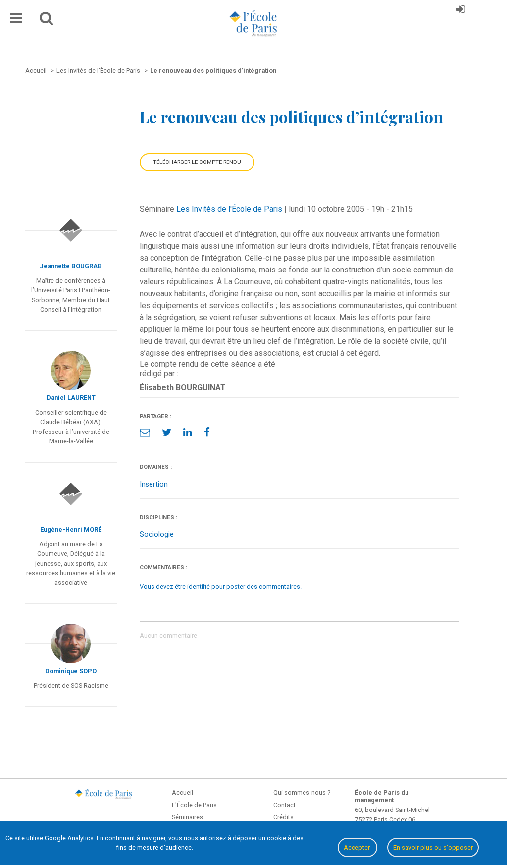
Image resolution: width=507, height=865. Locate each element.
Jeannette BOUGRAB (71, 266)
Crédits (283, 817)
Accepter (357, 847)
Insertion (154, 484)
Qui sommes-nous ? (301, 792)
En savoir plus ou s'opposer (433, 847)
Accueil (182, 792)
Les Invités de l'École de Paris (229, 209)
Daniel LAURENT (71, 397)
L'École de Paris (194, 805)
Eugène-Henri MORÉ (70, 529)
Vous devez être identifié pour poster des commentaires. (221, 586)
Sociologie (157, 534)
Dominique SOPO (71, 671)
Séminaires (187, 817)
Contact (284, 805)
